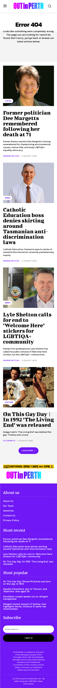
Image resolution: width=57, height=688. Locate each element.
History (9, 402)
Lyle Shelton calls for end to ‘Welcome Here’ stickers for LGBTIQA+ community (27, 328)
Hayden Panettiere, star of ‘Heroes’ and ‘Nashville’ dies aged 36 (25, 590)
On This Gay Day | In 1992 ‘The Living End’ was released (28, 419)
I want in (28, 638)
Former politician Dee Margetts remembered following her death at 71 (27, 123)
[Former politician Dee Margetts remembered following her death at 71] (28, 86)
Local (8, 101)
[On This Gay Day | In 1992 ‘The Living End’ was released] (28, 387)
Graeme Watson (11, 156)
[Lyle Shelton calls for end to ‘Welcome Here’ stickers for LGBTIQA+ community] (28, 287)
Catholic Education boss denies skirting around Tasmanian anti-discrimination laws (27, 548)
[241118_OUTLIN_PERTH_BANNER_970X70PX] (28, 466)
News (7, 198)
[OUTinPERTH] (28, 6)
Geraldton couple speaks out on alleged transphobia (25, 598)
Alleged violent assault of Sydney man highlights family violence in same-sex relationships (24, 606)
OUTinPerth (9, 440)
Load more (27, 450)
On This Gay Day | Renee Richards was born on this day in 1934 (27, 583)
